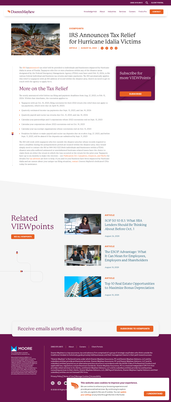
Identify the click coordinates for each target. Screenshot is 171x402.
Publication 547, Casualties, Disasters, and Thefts (85, 156)
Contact (157, 12)
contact (75, 161)
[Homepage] (21, 12)
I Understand (155, 393)
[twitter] (102, 48)
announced (34, 68)
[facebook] (106, 48)
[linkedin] (111, 48)
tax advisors (35, 159)
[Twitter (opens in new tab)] (53, 383)
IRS (24, 68)
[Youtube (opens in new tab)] (66, 383)
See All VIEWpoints (23, 237)
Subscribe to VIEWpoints (135, 329)
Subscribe (135, 94)
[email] (116, 48)
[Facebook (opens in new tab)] (59, 383)
